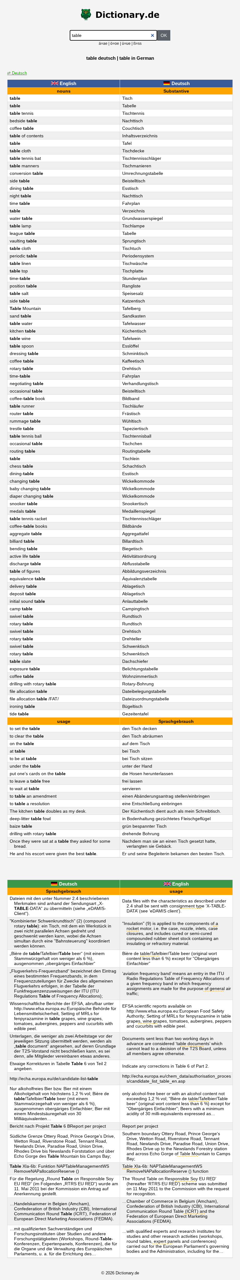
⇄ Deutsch (17, 73)
